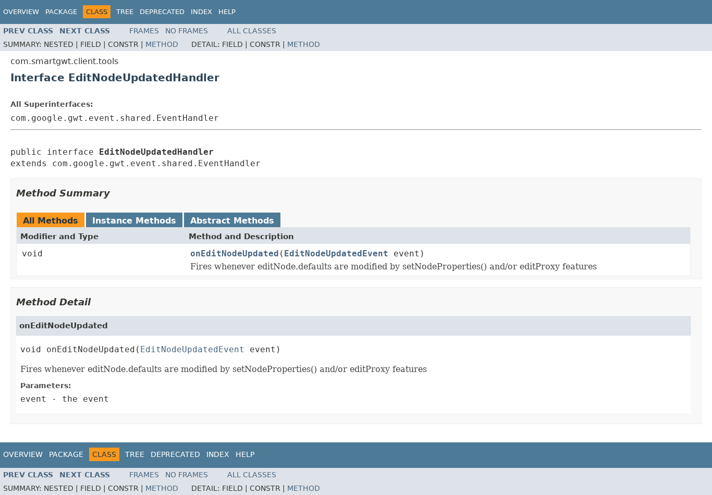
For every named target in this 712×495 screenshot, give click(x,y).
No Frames (186, 31)
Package (61, 12)
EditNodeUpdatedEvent (336, 253)
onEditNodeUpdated (234, 253)
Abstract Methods (232, 221)
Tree (124, 12)
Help (227, 12)
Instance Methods (134, 221)
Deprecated (162, 12)
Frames (144, 31)
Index (201, 12)
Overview (21, 12)
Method (161, 44)
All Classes (251, 31)
